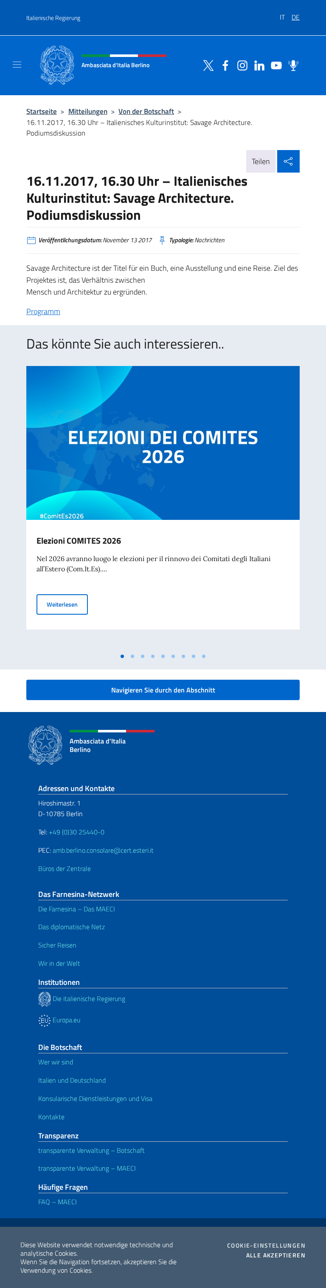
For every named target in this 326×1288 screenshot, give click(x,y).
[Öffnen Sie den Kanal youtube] (274, 65)
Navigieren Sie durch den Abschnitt (163, 690)
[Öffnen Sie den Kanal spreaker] (291, 65)
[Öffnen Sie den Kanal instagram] (240, 65)
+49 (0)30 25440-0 (76, 832)
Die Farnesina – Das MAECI (76, 909)
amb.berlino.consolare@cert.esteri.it (103, 850)
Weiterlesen (67, 604)
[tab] (122, 656)
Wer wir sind (55, 1062)
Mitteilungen (87, 111)
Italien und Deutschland (72, 1080)
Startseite (41, 111)
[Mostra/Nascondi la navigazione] (17, 65)
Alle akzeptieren (276, 1255)
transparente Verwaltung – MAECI (87, 1168)
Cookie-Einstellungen (266, 1245)
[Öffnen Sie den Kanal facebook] (223, 65)
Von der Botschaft (146, 111)
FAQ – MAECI (57, 1202)
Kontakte (51, 1117)
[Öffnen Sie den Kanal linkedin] (257, 65)
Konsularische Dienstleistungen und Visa (95, 1098)
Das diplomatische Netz (71, 927)
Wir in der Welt (59, 963)
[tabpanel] (163, 507)
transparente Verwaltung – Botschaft (91, 1150)
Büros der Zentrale (64, 868)
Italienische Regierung (53, 17)
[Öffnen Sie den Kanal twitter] (206, 65)
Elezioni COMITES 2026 (79, 540)
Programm (43, 311)
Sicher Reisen (57, 945)
